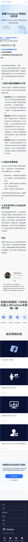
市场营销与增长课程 (11, 38)
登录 (26, 2)
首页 (1, 38)
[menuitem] (14, 505)
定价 (3, 520)
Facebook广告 (4, 39)
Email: (8, 533)
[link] (1, 38)
